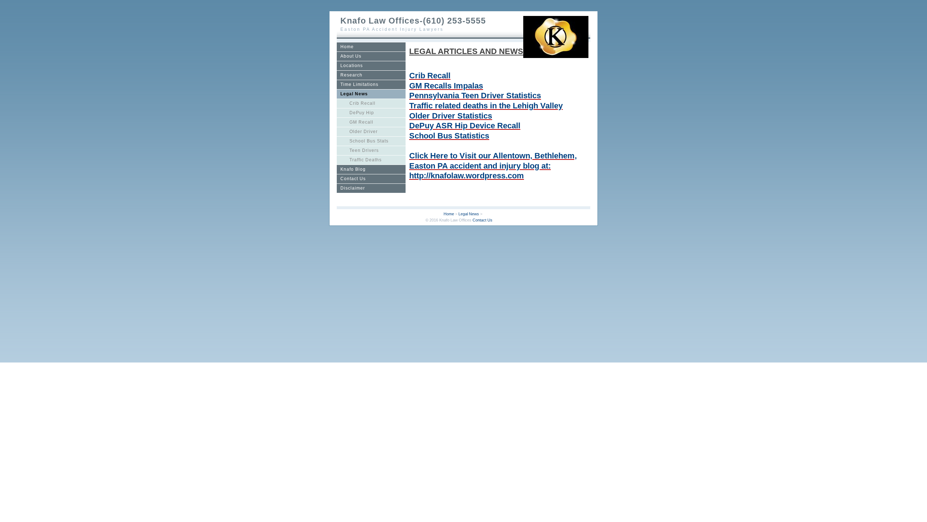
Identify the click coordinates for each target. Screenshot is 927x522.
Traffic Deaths (365, 159)
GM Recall (361, 122)
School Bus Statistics (449, 135)
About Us (350, 56)
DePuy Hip (361, 112)
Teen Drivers (364, 150)
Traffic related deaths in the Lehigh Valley (486, 105)
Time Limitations (359, 84)
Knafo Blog (353, 169)
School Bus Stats (369, 141)
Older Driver (363, 131)
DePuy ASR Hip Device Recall (464, 125)
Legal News (354, 93)
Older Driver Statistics (450, 115)
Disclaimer (352, 188)
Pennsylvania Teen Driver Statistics (475, 95)
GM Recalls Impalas (446, 85)
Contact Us (353, 178)
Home (347, 46)
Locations (351, 65)
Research (351, 75)
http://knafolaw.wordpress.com (466, 175)
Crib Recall (362, 103)
